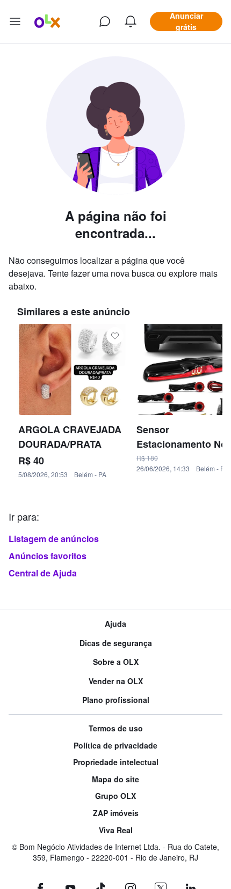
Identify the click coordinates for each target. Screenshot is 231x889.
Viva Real (116, 830)
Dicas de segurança (116, 643)
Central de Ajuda (43, 573)
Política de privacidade (115, 745)
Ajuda (115, 624)
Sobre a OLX (116, 662)
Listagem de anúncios (54, 538)
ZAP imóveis (116, 813)
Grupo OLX (115, 796)
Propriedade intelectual (115, 762)
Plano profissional (115, 700)
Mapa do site (115, 779)
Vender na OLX (116, 681)
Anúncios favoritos (47, 556)
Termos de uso (116, 728)
